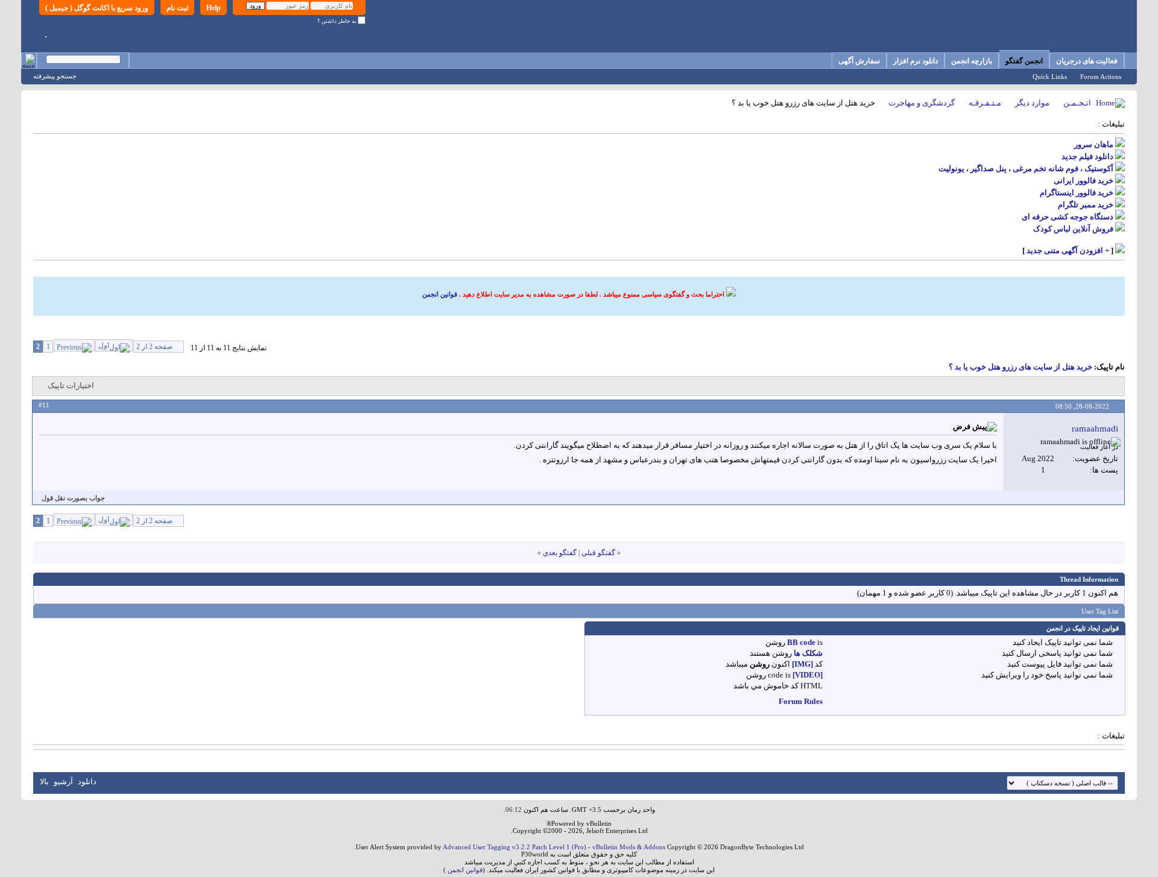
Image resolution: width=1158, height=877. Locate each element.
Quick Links (1050, 76)
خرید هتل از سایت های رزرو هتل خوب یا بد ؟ (1020, 366)
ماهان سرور (1093, 144)
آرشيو (63, 781)
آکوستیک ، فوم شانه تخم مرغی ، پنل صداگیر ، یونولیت (1025, 168)
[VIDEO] (808, 674)
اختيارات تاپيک (71, 385)
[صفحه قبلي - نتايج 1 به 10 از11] (74, 345)
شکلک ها (808, 653)
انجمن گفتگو (1024, 61)
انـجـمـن (1077, 102)
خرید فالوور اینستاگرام (1076, 192)
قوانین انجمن (439, 294)
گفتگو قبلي (598, 553)
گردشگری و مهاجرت (921, 102)
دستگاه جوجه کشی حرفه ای (1067, 216)
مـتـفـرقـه (985, 102)
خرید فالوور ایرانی (1083, 180)
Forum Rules (801, 701)
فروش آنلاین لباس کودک (1073, 228)
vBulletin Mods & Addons (628, 846)
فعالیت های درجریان (1087, 61)
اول (103, 345)
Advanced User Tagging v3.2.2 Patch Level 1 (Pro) (514, 846)
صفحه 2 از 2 (154, 346)
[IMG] (802, 663)
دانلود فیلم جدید (1087, 156)
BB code (801, 642)
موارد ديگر (1032, 102)
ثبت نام (177, 8)
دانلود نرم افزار (915, 61)
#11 (44, 405)
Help (213, 8)
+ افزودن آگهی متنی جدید (1068, 250)
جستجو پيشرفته (55, 76)
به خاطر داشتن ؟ (337, 21)
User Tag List (1099, 611)
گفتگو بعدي (560, 553)
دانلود (87, 781)
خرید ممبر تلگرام (1085, 204)
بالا (44, 781)
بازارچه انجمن (971, 61)
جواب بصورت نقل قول (73, 497)
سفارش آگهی (859, 61)
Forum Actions (1100, 76)
